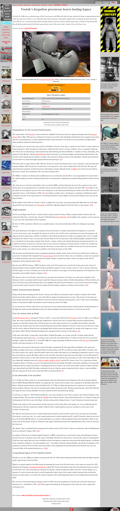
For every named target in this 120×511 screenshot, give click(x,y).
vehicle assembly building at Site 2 (49, 360)
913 (87, 188)
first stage (86, 340)
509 (91, 205)
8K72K (45, 397)
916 (45, 273)
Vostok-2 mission (6, 217)
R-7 (72, 416)
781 (62, 109)
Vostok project (6, 80)
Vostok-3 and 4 (6, 232)
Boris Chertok (40, 154)
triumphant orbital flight (37, 467)
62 (61, 159)
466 (46, 448)
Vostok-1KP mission (30, 28)
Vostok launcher (6, 262)
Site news (15, 5)
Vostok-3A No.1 (6, 172)
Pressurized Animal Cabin (46, 79)
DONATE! (64, 5)
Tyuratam (44, 106)
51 (62, 371)
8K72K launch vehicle (22, 318)
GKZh (111, 116)
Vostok (48, 101)
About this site (6, 32)
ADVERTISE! (57, 5)
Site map (6, 26)
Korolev (32, 134)
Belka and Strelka (6, 125)
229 (39, 484)
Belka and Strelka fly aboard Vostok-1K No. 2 (36, 495)
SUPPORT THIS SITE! (6, 42)
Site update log (6, 29)
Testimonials (44, 5)
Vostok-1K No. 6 (6, 156)
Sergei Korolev (61, 217)
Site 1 (48, 106)
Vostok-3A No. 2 (6, 188)
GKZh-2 (6, 96)
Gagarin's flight (6, 202)
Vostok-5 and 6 (6, 247)
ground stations (48, 256)
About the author (6, 34)
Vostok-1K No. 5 (6, 141)
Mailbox (6, 37)
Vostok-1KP (6, 110)
